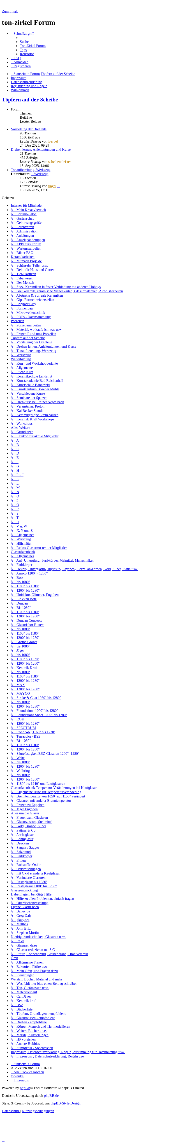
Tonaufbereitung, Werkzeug (31, 170)
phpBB (25, 1088)
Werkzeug (41, 174)
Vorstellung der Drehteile (28, 129)
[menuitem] (24, 42)
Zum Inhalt (10, 11)
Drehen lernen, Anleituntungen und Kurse (41, 149)
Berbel (53, 141)
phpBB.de (51, 1095)
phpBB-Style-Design (66, 1103)
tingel (52, 186)
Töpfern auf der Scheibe (30, 100)
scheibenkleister (59, 162)
